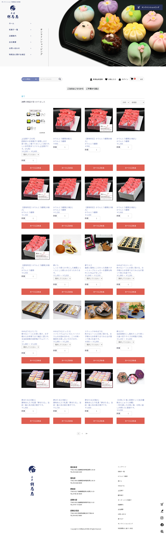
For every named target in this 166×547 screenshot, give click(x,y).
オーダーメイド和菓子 (124, 500)
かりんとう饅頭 (122, 476)
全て (23, 96)
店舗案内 (17, 36)
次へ (87, 433)
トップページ (17, 23)
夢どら (120, 481)
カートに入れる (35, 168)
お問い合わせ (17, 48)
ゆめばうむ (121, 486)
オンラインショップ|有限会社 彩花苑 (11, 2)
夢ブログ (120, 519)
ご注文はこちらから (75, 88)
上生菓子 (120, 490)
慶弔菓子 (120, 495)
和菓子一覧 (17, 30)
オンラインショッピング (125, 524)
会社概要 (17, 42)
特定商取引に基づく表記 (17, 54)
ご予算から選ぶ (92, 88)
